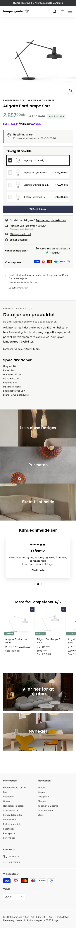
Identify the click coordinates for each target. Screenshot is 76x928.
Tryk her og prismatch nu (51, 220)
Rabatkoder (9, 829)
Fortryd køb (9, 838)
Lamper (42, 792)
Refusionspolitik (11, 824)
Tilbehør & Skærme (48, 806)
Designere (43, 796)
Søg (5, 792)
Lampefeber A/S (13, 100)
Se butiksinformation (18, 288)
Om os (6, 801)
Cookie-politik (10, 810)
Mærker (42, 801)
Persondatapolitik (12, 815)
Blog (40, 815)
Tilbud (41, 787)
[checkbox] (38, 160)
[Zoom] (70, 90)
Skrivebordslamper (41, 100)
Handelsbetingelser (13, 806)
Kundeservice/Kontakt (15, 787)
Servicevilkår (9, 819)
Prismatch (8, 796)
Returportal (9, 833)
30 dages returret (20, 234)
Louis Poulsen (45, 810)
